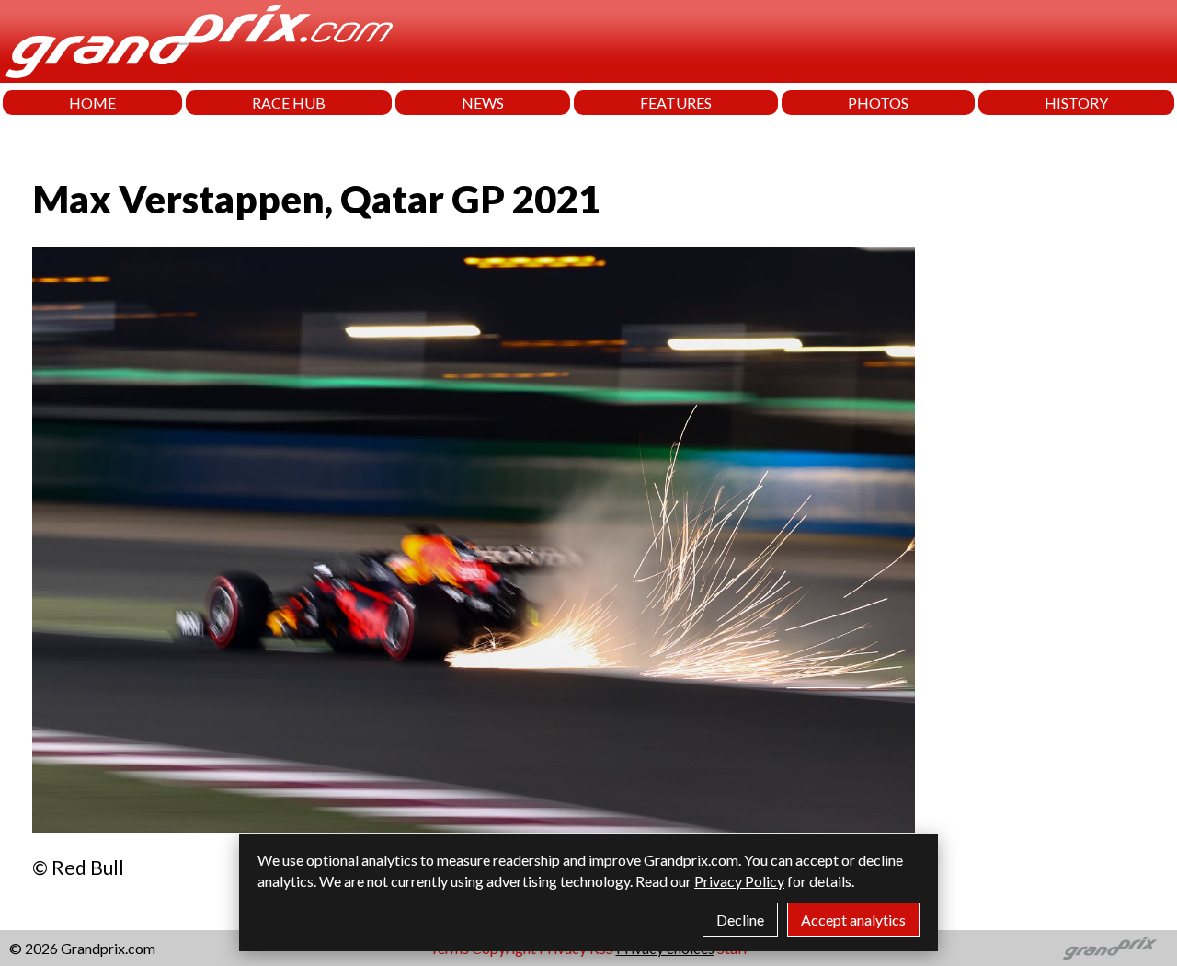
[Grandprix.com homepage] (1110, 948)
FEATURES (676, 102)
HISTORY (1076, 102)
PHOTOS (878, 102)
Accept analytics (853, 919)
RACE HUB (289, 102)
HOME (92, 102)
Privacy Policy (739, 881)
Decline (740, 919)
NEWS (483, 102)
